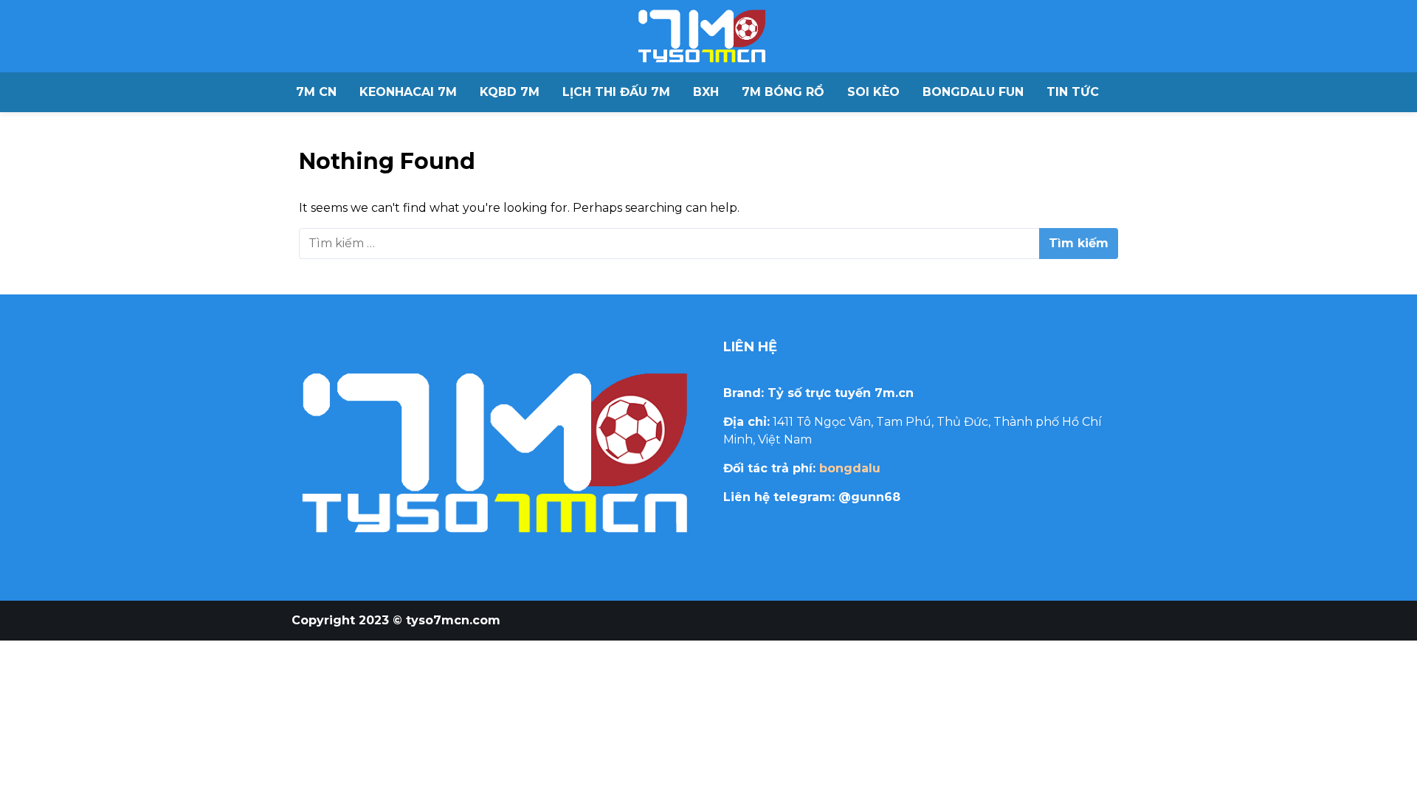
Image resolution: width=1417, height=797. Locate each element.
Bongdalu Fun (973, 92)
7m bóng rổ (783, 92)
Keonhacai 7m (408, 92)
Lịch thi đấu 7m (616, 92)
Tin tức (1073, 92)
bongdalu (849, 468)
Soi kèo (873, 92)
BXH (706, 92)
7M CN (316, 92)
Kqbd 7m (509, 92)
